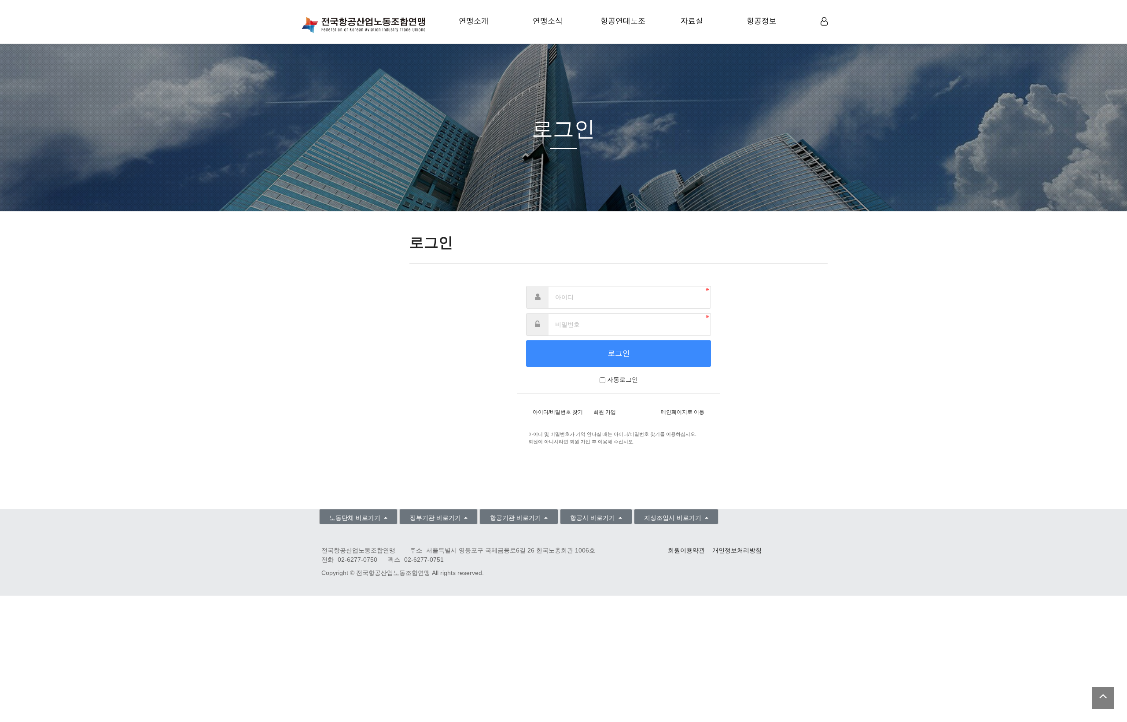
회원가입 (825, 35)
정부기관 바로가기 (436, 518)
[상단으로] (1103, 698)
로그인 (825, 35)
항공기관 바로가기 (516, 518)
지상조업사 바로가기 (673, 518)
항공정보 (762, 21)
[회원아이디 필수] (538, 297)
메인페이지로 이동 (682, 412)
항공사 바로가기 (593, 518)
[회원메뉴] (824, 21)
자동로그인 (622, 379)
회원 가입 (604, 412)
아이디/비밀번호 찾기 (558, 412)
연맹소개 (474, 21)
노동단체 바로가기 (355, 518)
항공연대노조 (622, 21)
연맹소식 (548, 21)
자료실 (692, 21)
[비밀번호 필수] (538, 324)
